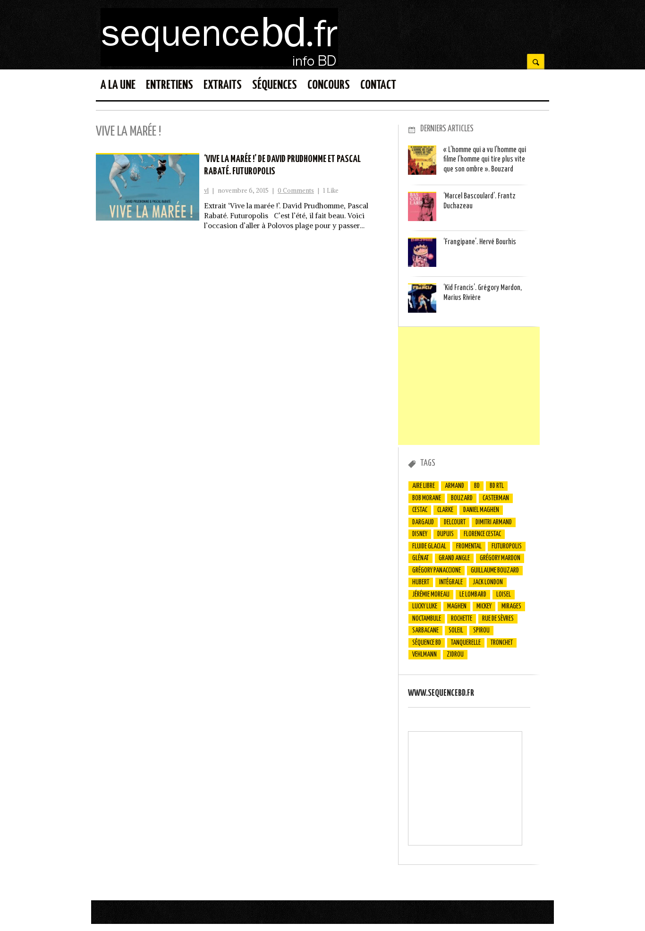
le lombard (472, 594)
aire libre (423, 486)
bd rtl (497, 486)
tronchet (502, 643)
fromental (469, 546)
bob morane (426, 498)
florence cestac (482, 534)
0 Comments (296, 191)
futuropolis (507, 546)
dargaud (423, 522)
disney (419, 534)
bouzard (462, 498)
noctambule (426, 618)
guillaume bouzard (495, 570)
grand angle (454, 558)
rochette (461, 618)
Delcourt (455, 522)
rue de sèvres (498, 618)
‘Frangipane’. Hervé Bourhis (479, 242)
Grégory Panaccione (436, 570)
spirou (481, 630)
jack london (488, 582)
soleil (456, 630)
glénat (420, 558)
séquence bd (426, 643)
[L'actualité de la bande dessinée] (219, 63)
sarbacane (425, 630)
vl (206, 191)
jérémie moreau (431, 594)
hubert (420, 582)
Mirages (511, 606)
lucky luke (424, 606)
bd (477, 486)
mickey (484, 606)
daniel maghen (481, 510)
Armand (454, 486)
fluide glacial (429, 546)
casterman (496, 498)
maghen (457, 606)
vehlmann (424, 654)
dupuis (445, 534)
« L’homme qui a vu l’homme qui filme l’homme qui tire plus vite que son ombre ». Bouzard (484, 159)
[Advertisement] (469, 386)
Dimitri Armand (493, 522)
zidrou (455, 654)
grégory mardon (500, 558)
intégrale (451, 582)
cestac (419, 510)
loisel (503, 594)
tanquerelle (466, 643)
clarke (445, 510)
